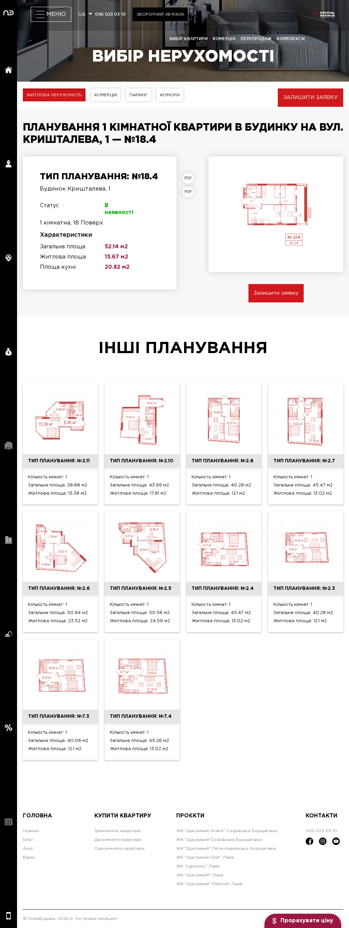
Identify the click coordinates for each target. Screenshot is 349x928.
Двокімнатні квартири (117, 840)
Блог (28, 840)
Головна (37, 815)
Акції (28, 848)
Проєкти (190, 815)
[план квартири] (190, 178)
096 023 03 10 (110, 14)
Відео (29, 857)
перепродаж (256, 38)
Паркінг (139, 95)
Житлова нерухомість (54, 95)
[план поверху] (190, 191)
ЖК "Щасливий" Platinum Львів (209, 884)
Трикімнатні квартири (117, 831)
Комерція (105, 95)
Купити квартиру (122, 815)
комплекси (291, 38)
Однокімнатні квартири (119, 848)
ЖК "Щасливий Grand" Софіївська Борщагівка (226, 831)
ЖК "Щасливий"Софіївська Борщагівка (219, 840)
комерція (224, 38)
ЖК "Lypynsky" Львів (197, 866)
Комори (170, 95)
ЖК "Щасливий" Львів (199, 875)
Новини (31, 831)
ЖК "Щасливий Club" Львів (205, 857)
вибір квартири (188, 38)
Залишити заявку (310, 97)
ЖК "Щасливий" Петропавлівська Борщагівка (226, 848)
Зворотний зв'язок (160, 14)
